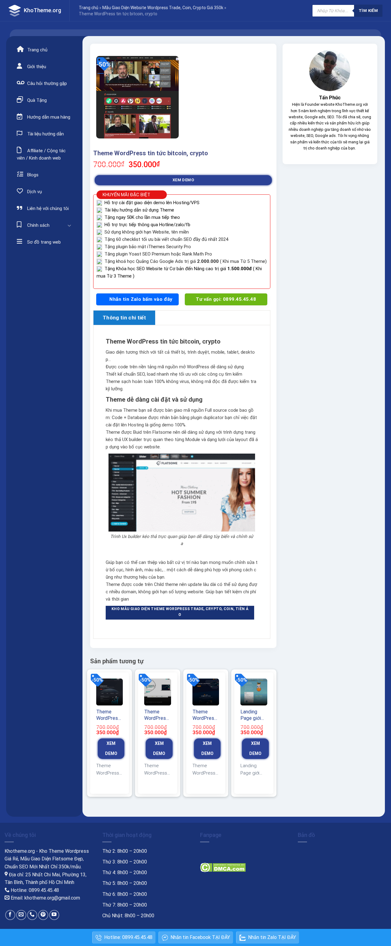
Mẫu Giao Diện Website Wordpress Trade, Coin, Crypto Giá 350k (162, 7)
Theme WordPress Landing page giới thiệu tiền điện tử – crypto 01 (108, 715)
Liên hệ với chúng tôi (47, 208)
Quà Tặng (36, 100)
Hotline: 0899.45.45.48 (128, 937)
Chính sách (37, 225)
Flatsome (162, 432)
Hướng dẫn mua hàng (48, 117)
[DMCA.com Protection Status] (223, 867)
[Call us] (32, 915)
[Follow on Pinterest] (43, 915)
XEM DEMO (183, 180)
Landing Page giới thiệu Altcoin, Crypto (250, 715)
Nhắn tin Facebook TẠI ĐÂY (200, 937)
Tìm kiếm (368, 10)
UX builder (132, 439)
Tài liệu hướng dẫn (45, 134)
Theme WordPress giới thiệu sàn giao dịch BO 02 (156, 715)
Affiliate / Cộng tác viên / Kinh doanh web (41, 154)
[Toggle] (69, 225)
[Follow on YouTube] (54, 915)
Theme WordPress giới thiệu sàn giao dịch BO (204, 715)
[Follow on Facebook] (10, 915)
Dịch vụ (34, 191)
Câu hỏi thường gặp (46, 83)
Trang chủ (88, 7)
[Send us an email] (21, 915)
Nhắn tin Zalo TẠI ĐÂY (272, 937)
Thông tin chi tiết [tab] (124, 318)
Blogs (32, 175)
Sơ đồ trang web (43, 242)
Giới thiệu (36, 66)
